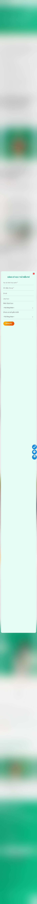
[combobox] (18, 308)
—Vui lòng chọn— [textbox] (8, 308)
